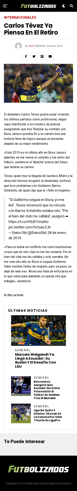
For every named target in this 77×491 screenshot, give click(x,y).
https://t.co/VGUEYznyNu (28, 222)
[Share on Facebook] (25, 56)
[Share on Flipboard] (42, 56)
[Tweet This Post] (34, 56)
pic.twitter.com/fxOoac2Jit (29, 227)
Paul (31, 46)
